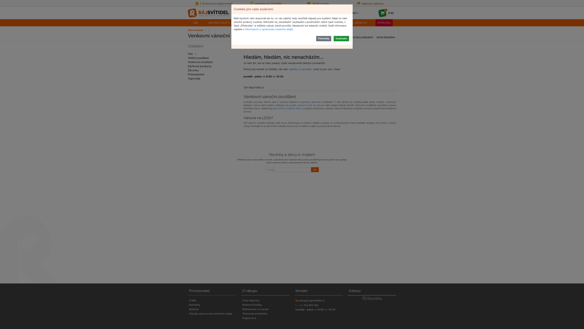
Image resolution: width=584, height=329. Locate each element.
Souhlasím (341, 38)
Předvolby (323, 38)
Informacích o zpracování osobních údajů (269, 29)
